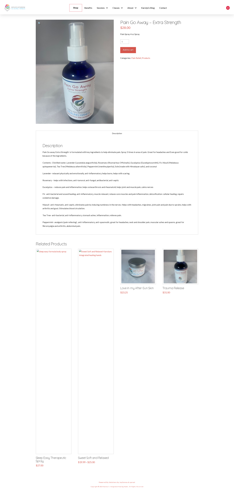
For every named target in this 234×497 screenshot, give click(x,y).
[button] (216, 8)
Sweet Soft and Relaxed (93, 458)
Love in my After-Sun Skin (137, 288)
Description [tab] (117, 133)
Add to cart (128, 49)
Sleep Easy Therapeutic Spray (51, 459)
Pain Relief (136, 58)
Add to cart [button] (55, 449)
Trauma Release (173, 288)
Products (146, 58)
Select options (96, 449)
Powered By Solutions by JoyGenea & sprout (117, 482)
